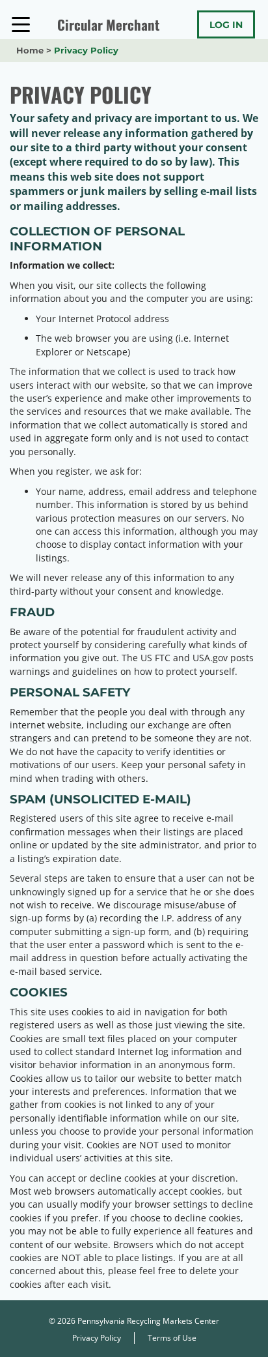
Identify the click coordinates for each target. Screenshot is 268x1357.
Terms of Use (172, 1337)
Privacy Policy (96, 1337)
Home (30, 50)
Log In (226, 25)
